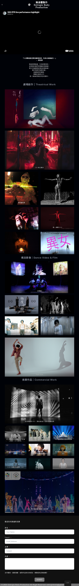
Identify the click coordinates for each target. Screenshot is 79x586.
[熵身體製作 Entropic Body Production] (29, 4)
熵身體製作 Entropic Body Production (42, 5)
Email (7, 537)
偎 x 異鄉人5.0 (57, 227)
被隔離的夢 (21, 202)
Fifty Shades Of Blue (57, 312)
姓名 (6, 528)
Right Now (39, 374)
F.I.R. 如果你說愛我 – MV (15, 467)
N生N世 (21, 252)
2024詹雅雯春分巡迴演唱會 (63, 439)
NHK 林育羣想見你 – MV (40, 453)
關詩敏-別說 (39, 467)
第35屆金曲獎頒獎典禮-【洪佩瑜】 (39, 438)
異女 (57, 252)
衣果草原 (39, 126)
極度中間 (21, 312)
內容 (6, 556)
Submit (39, 580)
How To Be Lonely (21, 333)
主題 (6, 547)
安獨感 (39, 291)
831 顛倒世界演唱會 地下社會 (15, 439)
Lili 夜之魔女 (39, 167)
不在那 (57, 202)
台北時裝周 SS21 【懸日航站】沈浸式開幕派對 (39, 421)
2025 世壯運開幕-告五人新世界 (37, 509)
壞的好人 (57, 333)
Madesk (63, 467)
